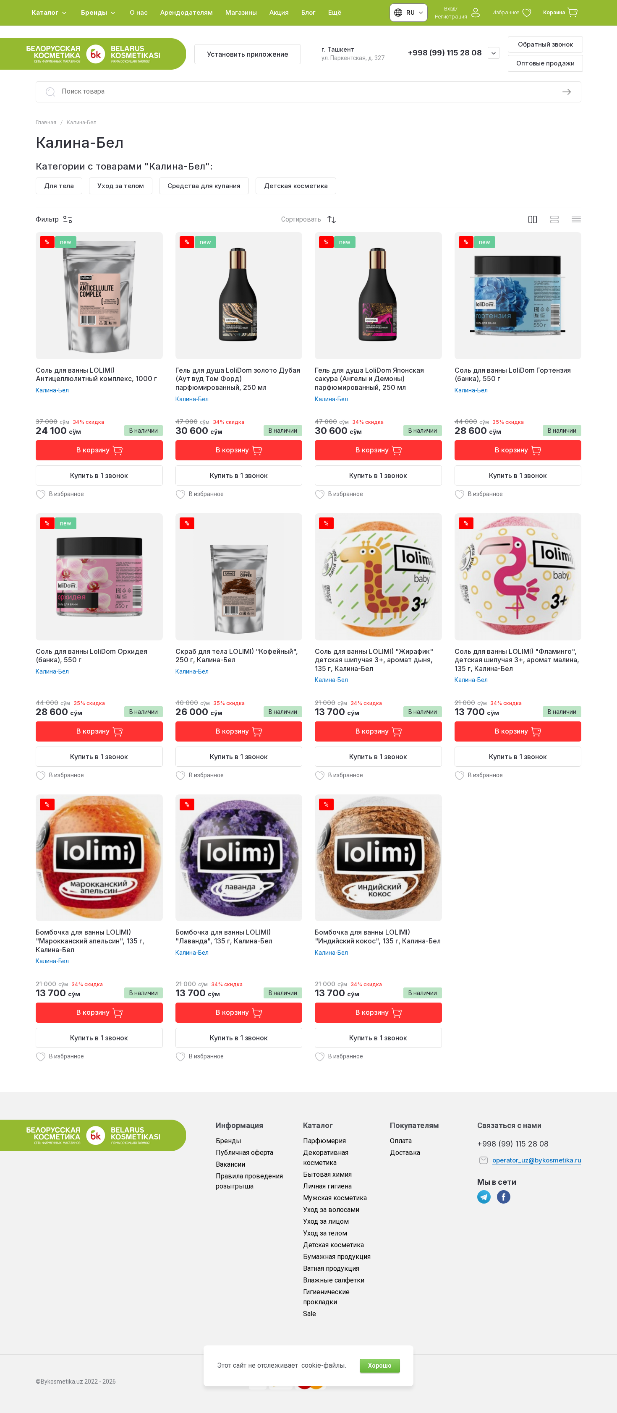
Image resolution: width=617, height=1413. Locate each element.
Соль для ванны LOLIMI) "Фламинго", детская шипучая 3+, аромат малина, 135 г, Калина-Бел (517, 660)
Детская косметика (333, 1245)
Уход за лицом (326, 1221)
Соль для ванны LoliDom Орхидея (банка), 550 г (91, 655)
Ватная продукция (331, 1268)
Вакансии (230, 1164)
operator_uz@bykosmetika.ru (536, 1160)
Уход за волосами (331, 1210)
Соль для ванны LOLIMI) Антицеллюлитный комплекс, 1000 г (96, 374)
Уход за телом (325, 1233)
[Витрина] (532, 219)
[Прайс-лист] (576, 219)
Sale (309, 1314)
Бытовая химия (327, 1174)
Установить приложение (247, 54)
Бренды (228, 1141)
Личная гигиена (327, 1186)
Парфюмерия (324, 1141)
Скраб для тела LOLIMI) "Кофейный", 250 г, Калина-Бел (236, 655)
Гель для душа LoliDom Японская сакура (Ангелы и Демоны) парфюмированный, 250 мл (369, 379)
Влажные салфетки (333, 1280)
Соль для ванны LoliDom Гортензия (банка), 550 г (513, 374)
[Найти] (566, 92)
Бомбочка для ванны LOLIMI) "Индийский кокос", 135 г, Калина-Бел (378, 936)
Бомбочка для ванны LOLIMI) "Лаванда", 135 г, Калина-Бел (223, 936)
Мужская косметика (335, 1198)
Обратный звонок (545, 44)
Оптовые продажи (545, 63)
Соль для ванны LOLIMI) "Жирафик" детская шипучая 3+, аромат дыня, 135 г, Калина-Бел (374, 660)
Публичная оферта (244, 1153)
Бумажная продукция (337, 1257)
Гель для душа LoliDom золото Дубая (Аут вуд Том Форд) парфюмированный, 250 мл (237, 379)
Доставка (405, 1153)
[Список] (554, 219)
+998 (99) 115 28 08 (445, 52)
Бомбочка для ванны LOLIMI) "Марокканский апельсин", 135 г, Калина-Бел (90, 941)
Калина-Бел (52, 390)
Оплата (401, 1141)
